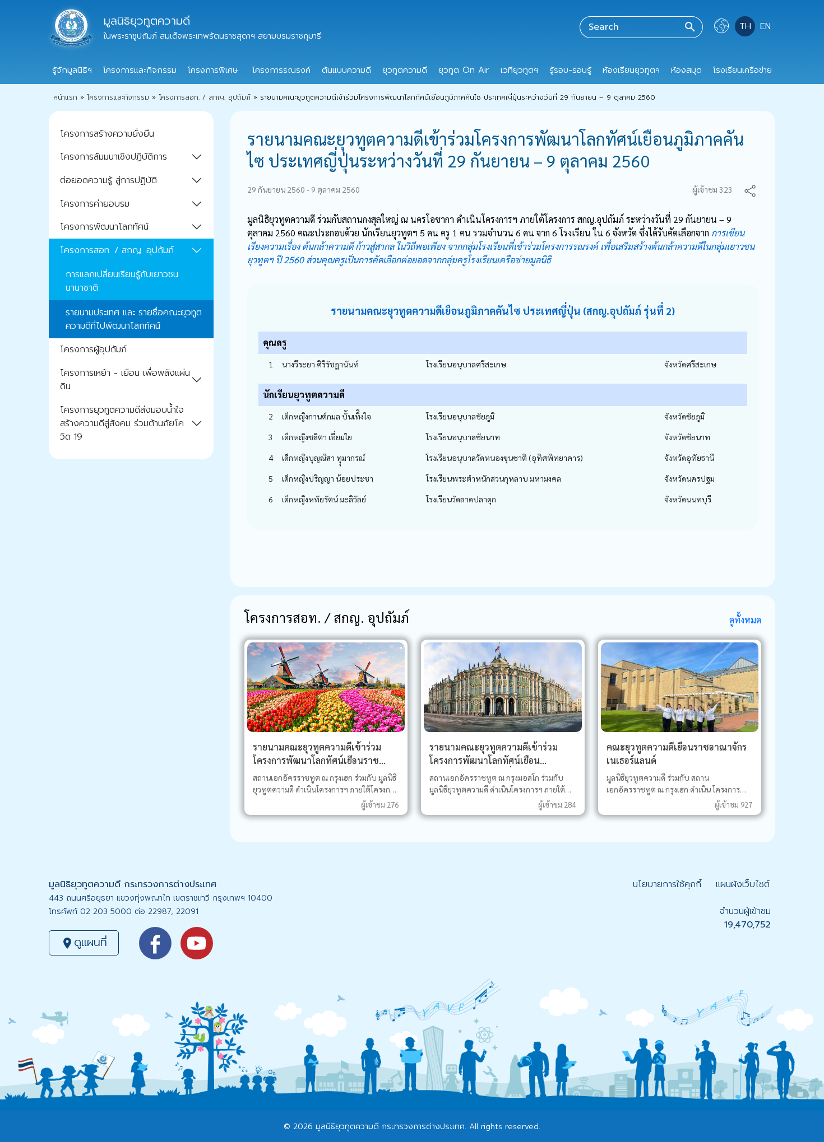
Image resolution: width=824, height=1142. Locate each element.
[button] (750, 189)
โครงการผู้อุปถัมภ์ (93, 349)
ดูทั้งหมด (745, 620)
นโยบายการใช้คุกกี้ (667, 884)
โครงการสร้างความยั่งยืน (107, 134)
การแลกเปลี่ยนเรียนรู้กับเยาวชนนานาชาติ (122, 281)
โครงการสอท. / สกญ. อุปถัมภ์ (205, 97)
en (765, 26)
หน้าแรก (65, 97)
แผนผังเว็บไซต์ (743, 884)
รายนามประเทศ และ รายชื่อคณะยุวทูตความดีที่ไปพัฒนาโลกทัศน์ (134, 319)
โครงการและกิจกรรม (118, 97)
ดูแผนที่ (84, 942)
